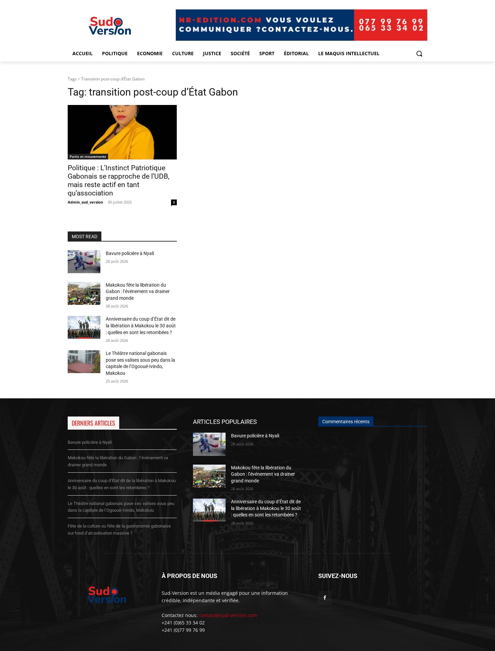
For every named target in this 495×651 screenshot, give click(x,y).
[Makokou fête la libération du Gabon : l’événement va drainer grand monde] (84, 293)
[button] (419, 53)
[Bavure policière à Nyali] (84, 261)
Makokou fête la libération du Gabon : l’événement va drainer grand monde (138, 291)
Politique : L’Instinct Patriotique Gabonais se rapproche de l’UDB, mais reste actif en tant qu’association (118, 180)
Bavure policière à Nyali (130, 253)
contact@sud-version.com (228, 615)
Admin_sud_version (85, 202)
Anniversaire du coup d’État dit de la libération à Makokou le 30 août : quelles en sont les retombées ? (141, 325)
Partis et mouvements (88, 156)
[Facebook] (324, 597)
